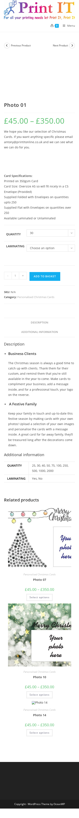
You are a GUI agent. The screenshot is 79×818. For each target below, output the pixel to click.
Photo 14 (39, 715)
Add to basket (45, 276)
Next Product (60, 45)
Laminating (15, 246)
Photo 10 (39, 677)
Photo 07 (39, 580)
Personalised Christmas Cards (35, 297)
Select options (39, 597)
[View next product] (72, 45)
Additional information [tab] (39, 332)
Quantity (13, 234)
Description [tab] (39, 322)
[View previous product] (7, 45)
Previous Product (21, 45)
